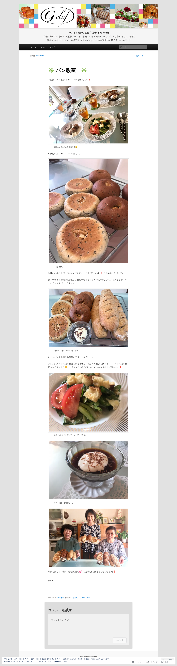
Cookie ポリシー (60, 661)
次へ (144, 55)
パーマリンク (86, 597)
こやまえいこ (76, 597)
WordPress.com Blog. (88, 656)
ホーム (33, 47)
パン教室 (60, 597)
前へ (137, 55)
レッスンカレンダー (48, 47)
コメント (120, 640)
